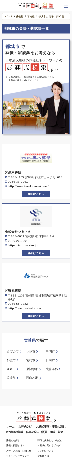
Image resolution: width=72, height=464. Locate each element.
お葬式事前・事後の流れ (51, 426)
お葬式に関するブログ (48, 445)
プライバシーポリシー (17, 455)
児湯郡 (11, 377)
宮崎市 (30, 360)
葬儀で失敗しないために (50, 440)
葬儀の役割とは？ (15, 445)
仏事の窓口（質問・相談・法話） (46, 432)
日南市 (50, 360)
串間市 (50, 351)
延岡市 (11, 369)
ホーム (11, 426)
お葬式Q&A (25, 426)
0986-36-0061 (18, 181)
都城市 (11, 360)
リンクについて (45, 450)
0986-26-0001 (18, 240)
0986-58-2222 (18, 303)
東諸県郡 (32, 369)
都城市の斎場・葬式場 (51, 17)
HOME (8, 17)
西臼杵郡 (32, 377)
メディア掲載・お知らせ (18, 450)
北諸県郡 (52, 369)
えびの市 (13, 351)
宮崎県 (31, 17)
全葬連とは (43, 455)
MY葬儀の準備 (14, 432)
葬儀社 (20, 17)
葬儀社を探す (13, 440)
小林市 (30, 351)
